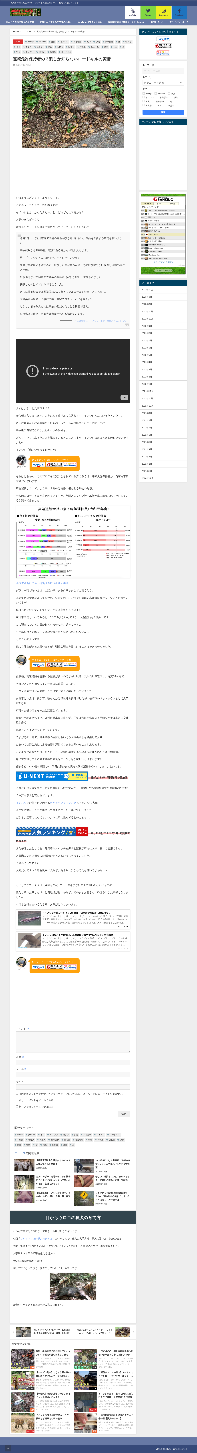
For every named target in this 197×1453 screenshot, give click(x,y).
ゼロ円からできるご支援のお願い (56, 22)
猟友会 (128, 42)
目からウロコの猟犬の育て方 (20, 22)
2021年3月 (147, 456)
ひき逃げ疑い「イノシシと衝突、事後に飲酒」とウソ (100, 321)
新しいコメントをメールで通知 (36, 1100)
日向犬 (60, 47)
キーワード (148, 65)
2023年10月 (147, 290)
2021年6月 (147, 435)
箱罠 (106, 47)
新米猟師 (109, 42)
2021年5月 (147, 442)
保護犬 (42, 52)
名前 (20, 1057)
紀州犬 (71, 47)
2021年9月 (147, 413)
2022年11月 (147, 311)
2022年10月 (147, 319)
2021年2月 (147, 464)
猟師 (89, 42)
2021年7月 (147, 428)
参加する (182, 265)
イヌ (18, 47)
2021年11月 (147, 398)
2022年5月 (147, 355)
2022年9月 (147, 326)
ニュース (18, 42)
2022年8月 (147, 333)
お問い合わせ (157, 22)
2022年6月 (147, 348)
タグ (145, 89)
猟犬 (98, 42)
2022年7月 (147, 340)
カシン (40, 47)
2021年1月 (147, 471)
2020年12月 (147, 478)
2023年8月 (147, 304)
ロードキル (66, 52)
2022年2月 (147, 377)
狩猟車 (83, 47)
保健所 (53, 52)
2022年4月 (147, 362)
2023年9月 (147, 297)
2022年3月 (147, 369)
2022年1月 (147, 384)
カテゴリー (148, 77)
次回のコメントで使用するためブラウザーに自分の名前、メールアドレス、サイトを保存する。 (72, 1094)
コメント (22, 1028)
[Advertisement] (73, 172)
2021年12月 (147, 391)
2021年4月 (147, 449)
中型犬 (29, 47)
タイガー (30, 52)
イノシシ (64, 42)
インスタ (21, 802)
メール (21, 1069)
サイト (20, 1081)
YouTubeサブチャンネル (90, 22)
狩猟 (53, 42)
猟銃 (50, 47)
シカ (115, 47)
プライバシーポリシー (180, 22)
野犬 (18, 52)
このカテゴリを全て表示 (163, 262)
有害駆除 (77, 42)
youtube (42, 42)
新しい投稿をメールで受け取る (36, 1106)
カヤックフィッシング (63, 802)
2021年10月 (147, 406)
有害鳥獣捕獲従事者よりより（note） (126, 22)
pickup (31, 42)
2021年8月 (147, 420)
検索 (163, 112)
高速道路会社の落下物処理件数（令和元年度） (43, 583)
